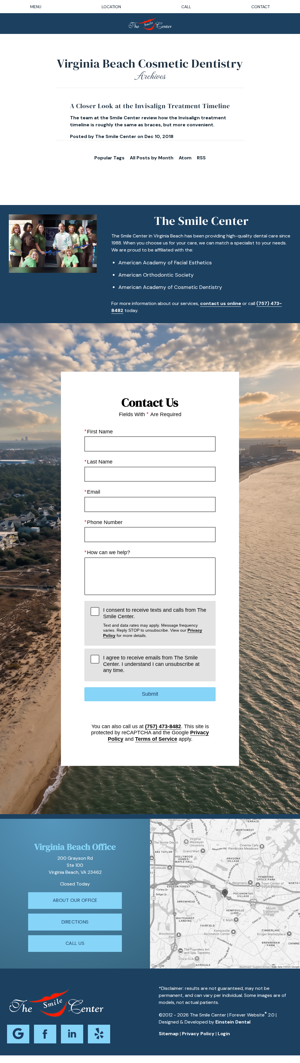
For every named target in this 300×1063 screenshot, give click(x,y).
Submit (150, 694)
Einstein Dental (232, 1022)
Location (111, 6)
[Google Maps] (18, 1034)
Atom (185, 158)
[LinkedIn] (72, 1034)
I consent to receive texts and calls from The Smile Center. (154, 622)
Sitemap (169, 1034)
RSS (201, 158)
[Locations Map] (225, 893)
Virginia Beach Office (75, 847)
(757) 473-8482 (163, 726)
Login (224, 1034)
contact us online (220, 303)
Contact (260, 6)
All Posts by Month (151, 158)
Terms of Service (156, 739)
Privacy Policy (198, 1034)
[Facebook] (45, 1034)
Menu (35, 6)
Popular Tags (109, 158)
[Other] (99, 1034)
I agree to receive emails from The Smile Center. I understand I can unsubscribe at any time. (151, 664)
